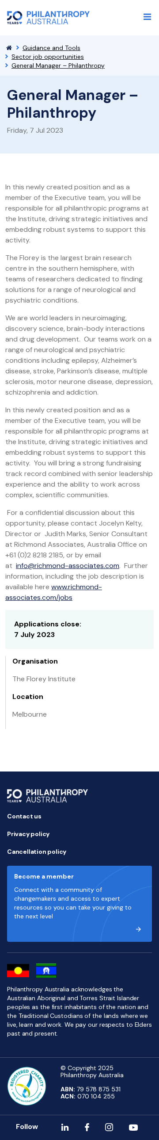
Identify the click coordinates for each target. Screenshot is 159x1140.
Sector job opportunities (47, 57)
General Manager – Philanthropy (58, 65)
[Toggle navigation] (147, 16)
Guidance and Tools (51, 48)
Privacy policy (28, 834)
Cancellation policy (36, 852)
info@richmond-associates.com (67, 565)
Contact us (24, 816)
